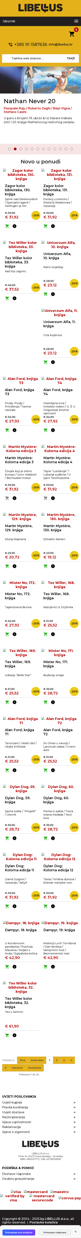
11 (66, 149)
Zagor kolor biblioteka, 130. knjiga (18, 190)
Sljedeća (17, 1067)
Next (75, 149)
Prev (5, 149)
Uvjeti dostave (13, 1112)
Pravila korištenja (15, 1107)
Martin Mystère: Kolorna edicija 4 (57, 460)
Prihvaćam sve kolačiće (18, 1232)
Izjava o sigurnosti (16, 1132)
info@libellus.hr (61, 44)
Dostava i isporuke (16, 1174)
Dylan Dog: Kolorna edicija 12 (58, 868)
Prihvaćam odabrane (55, 1232)
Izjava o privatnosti (16, 1122)
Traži (71, 58)
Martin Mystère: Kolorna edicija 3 (19, 460)
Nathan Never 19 (29, 101)
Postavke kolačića (44, 1222)
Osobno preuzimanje (18, 1179)
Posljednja (34, 1067)
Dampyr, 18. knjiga (21, 930)
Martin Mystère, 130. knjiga (57, 528)
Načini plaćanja (13, 1117)
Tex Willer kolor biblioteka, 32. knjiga (18, 1003)
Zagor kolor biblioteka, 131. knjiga (55, 190)
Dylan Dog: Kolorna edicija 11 (19, 868)
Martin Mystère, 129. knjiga (19, 528)
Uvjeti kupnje (12, 1102)
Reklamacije (11, 1127)
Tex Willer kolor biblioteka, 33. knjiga (18, 262)
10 (60, 149)
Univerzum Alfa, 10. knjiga (57, 256)
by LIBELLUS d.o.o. (54, 1219)
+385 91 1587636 (30, 44)
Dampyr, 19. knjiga (59, 930)
